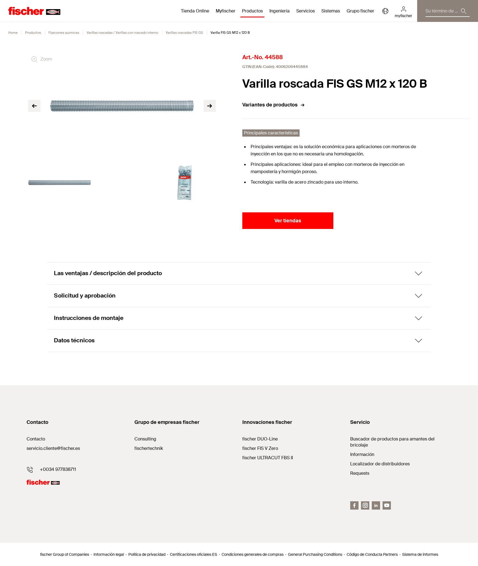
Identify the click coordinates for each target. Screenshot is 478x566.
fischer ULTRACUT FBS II (267, 458)
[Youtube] (387, 505)
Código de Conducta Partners (372, 554)
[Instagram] (365, 505)
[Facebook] (354, 505)
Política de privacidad (146, 554)
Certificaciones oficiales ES (193, 554)
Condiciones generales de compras (253, 554)
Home (13, 32)
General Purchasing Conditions (315, 554)
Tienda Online (195, 11)
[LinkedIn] (376, 505)
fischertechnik (148, 448)
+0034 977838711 (58, 469)
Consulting (145, 439)
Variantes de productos (270, 104)
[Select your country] (385, 11)
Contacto (36, 439)
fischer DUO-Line (260, 439)
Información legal (108, 554)
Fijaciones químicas (63, 32)
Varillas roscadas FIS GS (184, 32)
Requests (359, 473)
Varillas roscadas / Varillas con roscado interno (122, 32)
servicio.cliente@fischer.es (53, 448)
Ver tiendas (287, 220)
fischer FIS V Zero (260, 448)
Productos (33, 32)
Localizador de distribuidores (380, 464)
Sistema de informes (420, 554)
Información (362, 454)
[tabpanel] (59, 182)
